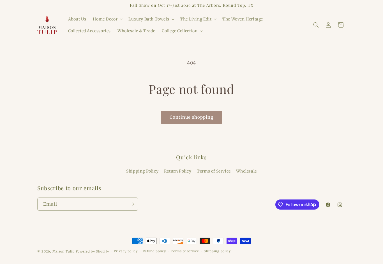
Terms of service (185, 251)
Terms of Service (214, 171)
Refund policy (154, 251)
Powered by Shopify (92, 251)
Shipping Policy (142, 171)
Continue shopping (191, 117)
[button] (107, 19)
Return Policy (178, 171)
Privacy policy (126, 251)
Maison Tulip (63, 251)
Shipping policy (217, 251)
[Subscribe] (132, 204)
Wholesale (246, 171)
